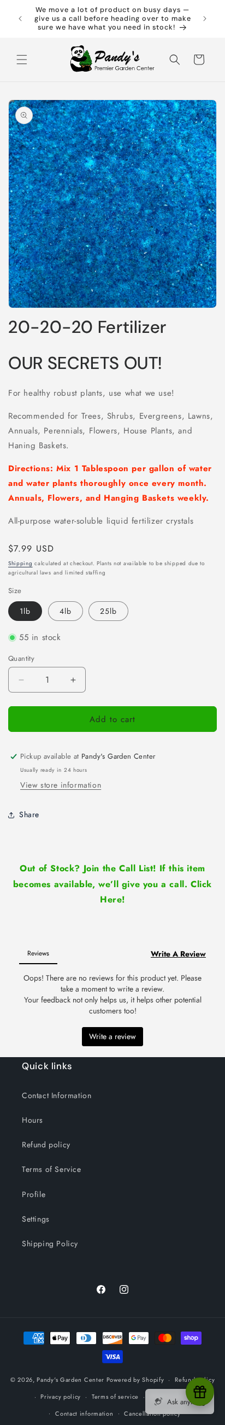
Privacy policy (60, 1396)
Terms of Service (51, 1169)
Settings (36, 1218)
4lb (66, 611)
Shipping (20, 563)
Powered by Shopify (135, 1379)
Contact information (84, 1413)
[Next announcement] (205, 19)
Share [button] (29, 814)
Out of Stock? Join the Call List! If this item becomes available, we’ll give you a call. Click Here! (112, 884)
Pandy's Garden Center (70, 1379)
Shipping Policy (50, 1243)
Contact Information (56, 1095)
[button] (22, 60)
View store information (60, 784)
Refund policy (46, 1144)
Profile (33, 1194)
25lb (108, 611)
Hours (32, 1120)
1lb (25, 611)
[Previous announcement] (20, 19)
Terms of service (115, 1396)
